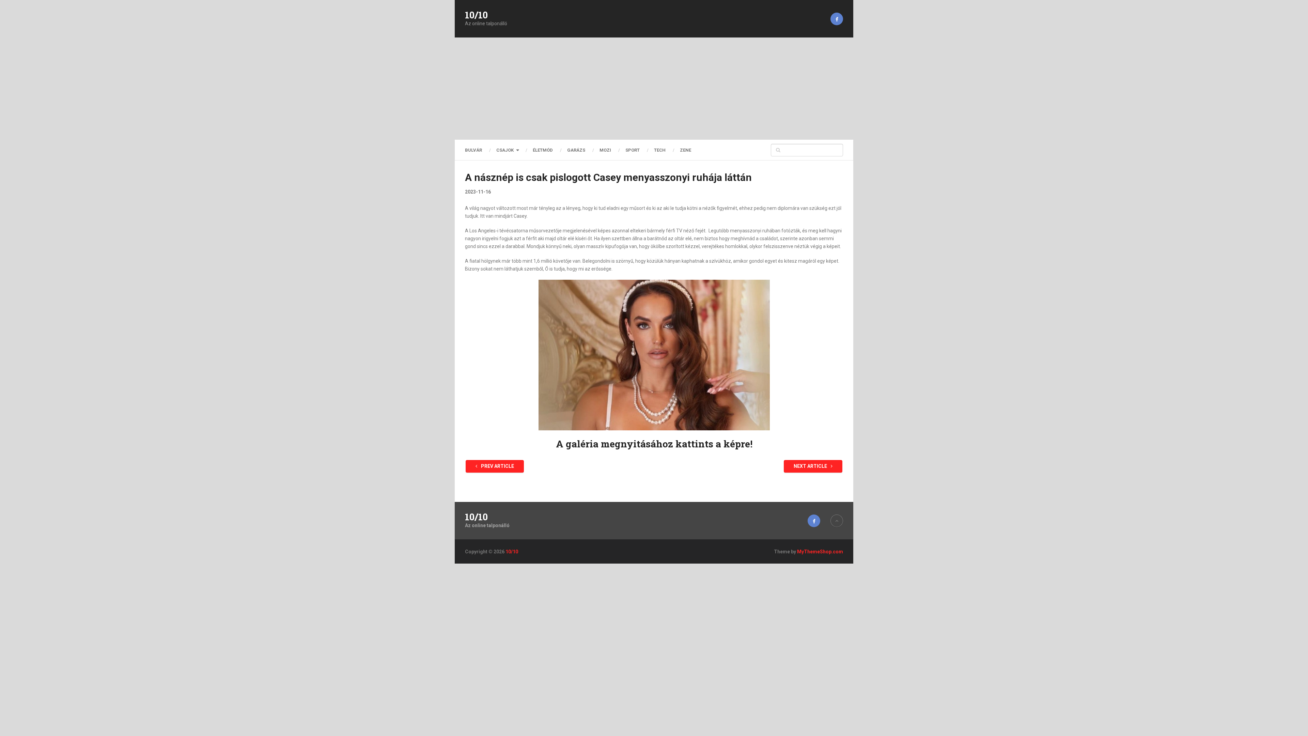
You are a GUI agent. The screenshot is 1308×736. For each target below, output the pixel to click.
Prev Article (497, 466)
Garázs (576, 150)
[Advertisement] (654, 88)
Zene (685, 150)
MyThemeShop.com (820, 551)
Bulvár (473, 150)
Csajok (505, 150)
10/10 (476, 15)
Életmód (543, 150)
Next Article (811, 466)
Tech (660, 150)
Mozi (605, 150)
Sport (632, 150)
